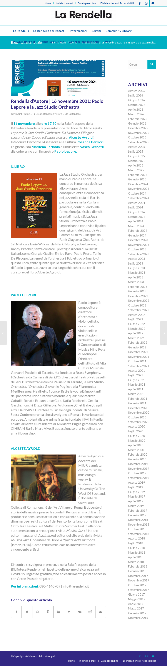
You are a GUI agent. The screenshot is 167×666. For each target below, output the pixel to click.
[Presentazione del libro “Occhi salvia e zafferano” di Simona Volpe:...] (3, 333)
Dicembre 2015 (138, 617)
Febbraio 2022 (137, 342)
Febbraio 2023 (137, 286)
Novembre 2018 (138, 524)
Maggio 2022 (136, 328)
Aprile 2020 (135, 445)
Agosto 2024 (136, 203)
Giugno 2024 (136, 212)
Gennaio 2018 (137, 571)
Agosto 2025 (136, 146)
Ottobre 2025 (137, 137)
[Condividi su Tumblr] (69, 612)
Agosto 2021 (136, 370)
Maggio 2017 (136, 599)
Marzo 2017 (136, 608)
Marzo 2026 (136, 114)
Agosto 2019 (136, 482)
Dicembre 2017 (138, 576)
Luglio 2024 (135, 207)
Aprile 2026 (135, 109)
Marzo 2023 (136, 282)
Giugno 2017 (136, 594)
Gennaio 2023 (137, 291)
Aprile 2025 (135, 165)
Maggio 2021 (136, 384)
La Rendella (74, 114)
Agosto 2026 (136, 91)
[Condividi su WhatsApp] (37, 612)
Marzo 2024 (136, 226)
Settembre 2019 (138, 478)
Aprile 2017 (135, 604)
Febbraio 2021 (137, 398)
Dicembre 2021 (138, 352)
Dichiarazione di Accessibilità (117, 3)
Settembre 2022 (138, 310)
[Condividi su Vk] (79, 612)
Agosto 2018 (136, 538)
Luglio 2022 (135, 319)
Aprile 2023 (135, 277)
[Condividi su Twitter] (27, 612)
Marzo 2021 (136, 394)
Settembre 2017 (138, 589)
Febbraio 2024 (137, 230)
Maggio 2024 (136, 216)
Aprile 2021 (135, 389)
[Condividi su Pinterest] (48, 612)
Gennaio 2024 (137, 235)
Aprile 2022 (135, 333)
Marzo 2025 (136, 170)
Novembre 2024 (138, 188)
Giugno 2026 (136, 100)
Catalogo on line (87, 3)
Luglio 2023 (135, 263)
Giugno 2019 (136, 492)
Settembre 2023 (138, 254)
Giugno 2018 (136, 547)
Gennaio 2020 (137, 459)
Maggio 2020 (136, 440)
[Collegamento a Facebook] (140, 3)
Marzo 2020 (136, 450)
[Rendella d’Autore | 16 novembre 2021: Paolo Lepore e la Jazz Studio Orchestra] (58, 78)
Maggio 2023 (136, 272)
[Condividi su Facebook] (16, 612)
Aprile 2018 (135, 557)
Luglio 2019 (135, 487)
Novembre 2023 (138, 244)
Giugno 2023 (136, 268)
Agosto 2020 (136, 426)
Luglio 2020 (135, 431)
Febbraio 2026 (137, 119)
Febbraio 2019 (137, 510)
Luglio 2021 (135, 375)
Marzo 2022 (136, 338)
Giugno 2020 (136, 436)
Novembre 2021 (138, 356)
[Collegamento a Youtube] (153, 3)
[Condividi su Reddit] (90, 612)
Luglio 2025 (135, 151)
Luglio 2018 (135, 543)
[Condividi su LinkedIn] (58, 612)
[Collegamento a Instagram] (146, 3)
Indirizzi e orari (64, 3)
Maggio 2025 (136, 161)
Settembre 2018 (138, 534)
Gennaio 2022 (137, 347)
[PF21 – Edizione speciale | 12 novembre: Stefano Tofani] (163, 333)
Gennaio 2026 (137, 123)
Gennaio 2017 (137, 613)
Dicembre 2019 (138, 464)
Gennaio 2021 (137, 403)
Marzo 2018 (136, 562)
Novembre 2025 (138, 133)
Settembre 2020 (138, 422)
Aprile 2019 (135, 501)
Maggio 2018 (136, 552)
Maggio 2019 (136, 496)
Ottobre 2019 (137, 473)
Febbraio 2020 (137, 454)
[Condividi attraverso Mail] (100, 612)
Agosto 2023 (136, 258)
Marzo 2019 (136, 506)
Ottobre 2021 (137, 361)
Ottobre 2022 (137, 305)
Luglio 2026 (135, 95)
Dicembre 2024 (138, 184)
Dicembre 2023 (138, 240)
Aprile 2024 (135, 221)
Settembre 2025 (138, 142)
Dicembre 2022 (138, 296)
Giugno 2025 (136, 156)
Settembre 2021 (138, 366)
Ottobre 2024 (137, 193)
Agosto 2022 (136, 314)
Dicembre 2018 (138, 519)
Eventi (39, 114)
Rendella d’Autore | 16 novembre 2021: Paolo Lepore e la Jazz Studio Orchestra (57, 104)
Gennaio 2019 (137, 515)
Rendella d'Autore (52, 114)
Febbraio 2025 (137, 174)
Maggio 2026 (136, 105)
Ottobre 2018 (137, 529)
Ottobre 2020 (137, 417)
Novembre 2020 (138, 412)
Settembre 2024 (138, 198)
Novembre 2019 (138, 468)
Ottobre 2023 (137, 249)
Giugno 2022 (136, 324)
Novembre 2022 (138, 300)
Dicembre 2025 (138, 128)
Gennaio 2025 (137, 179)
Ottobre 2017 (137, 585)
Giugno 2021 (136, 380)
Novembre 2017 (138, 580)
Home (48, 3)
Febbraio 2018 (137, 566)
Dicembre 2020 (138, 408)
